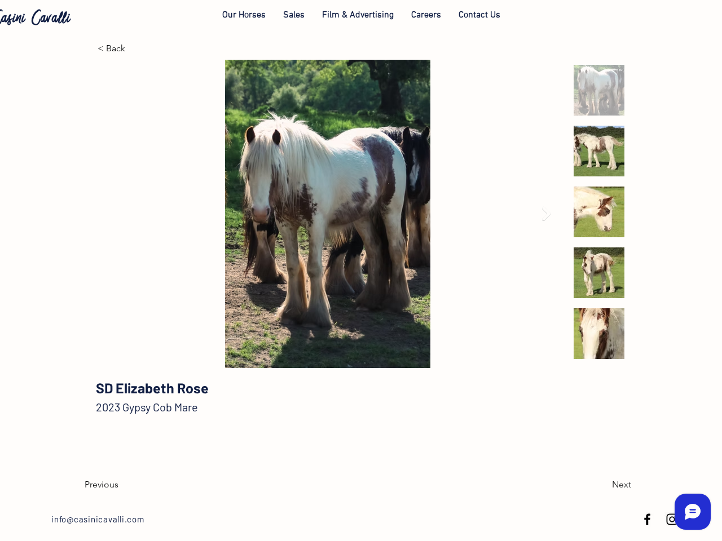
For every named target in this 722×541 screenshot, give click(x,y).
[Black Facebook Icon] (647, 519)
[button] (243, 15)
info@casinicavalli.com (97, 519)
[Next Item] (546, 214)
